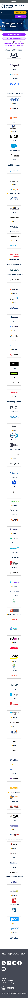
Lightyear (14, 330)
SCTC (14, 867)
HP (14, 486)
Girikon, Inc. (14, 477)
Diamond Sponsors (7, 42)
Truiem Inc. (14, 914)
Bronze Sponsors (10, 45)
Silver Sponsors (18, 43)
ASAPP (14, 284)
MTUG (14, 773)
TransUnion (15, 552)
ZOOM (14, 88)
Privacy (3, 978)
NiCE (14, 140)
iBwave (14, 708)
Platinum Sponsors (19, 42)
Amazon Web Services (14, 60)
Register (18, 12)
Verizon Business (14, 259)
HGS (15, 698)
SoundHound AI (15, 387)
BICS (14, 430)
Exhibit (19, 16)
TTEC (14, 923)
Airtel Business (14, 411)
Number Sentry (14, 801)
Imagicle (14, 717)
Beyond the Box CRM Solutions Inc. (14, 605)
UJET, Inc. (14, 932)
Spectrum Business (14, 231)
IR (14, 496)
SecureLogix (14, 359)
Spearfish (14, 895)
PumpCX (14, 533)
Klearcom (14, 505)
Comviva (14, 623)
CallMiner (14, 293)
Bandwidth (14, 175)
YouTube (3, 969)
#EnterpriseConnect (13, 955)
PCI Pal (14, 524)
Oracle (14, 811)
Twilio (14, 396)
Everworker (14, 651)
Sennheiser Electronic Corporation (14, 876)
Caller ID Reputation (14, 449)
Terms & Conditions (7, 980)
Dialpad (15, 69)
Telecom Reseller (14, 904)
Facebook (19, 963)
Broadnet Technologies (15, 439)
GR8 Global (14, 670)
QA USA (14, 820)
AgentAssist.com (14, 577)
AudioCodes (14, 595)
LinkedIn (9, 963)
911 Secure (14, 567)
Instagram (14, 963)
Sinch (14, 221)
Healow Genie (14, 680)
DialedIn (14, 633)
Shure (14, 377)
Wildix (14, 942)
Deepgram (14, 468)
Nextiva (15, 212)
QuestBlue (14, 349)
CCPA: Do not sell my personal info (11, 983)
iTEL (15, 736)
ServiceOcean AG (14, 886)
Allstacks (14, 586)
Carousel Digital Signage (14, 614)
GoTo (14, 661)
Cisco (14, 184)
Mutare (14, 783)
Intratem (14, 726)
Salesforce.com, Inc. (14, 150)
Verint (14, 250)
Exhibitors (20, 45)
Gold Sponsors (8, 43)
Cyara (14, 302)
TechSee (14, 542)
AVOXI (14, 421)
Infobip (14, 122)
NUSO (14, 340)
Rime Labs (14, 848)
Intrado (15, 321)
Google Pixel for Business (14, 193)
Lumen (14, 754)
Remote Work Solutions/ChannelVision (14, 839)
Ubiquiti (14, 240)
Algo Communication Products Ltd (14, 274)
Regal (14, 829)
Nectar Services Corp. (14, 792)
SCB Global (14, 857)
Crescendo (14, 458)
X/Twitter (3, 963)
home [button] (2, 12)
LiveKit (14, 745)
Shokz (14, 368)
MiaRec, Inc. (14, 514)
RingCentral (15, 78)
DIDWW (14, 312)
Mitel (14, 764)
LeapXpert (14, 203)
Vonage (14, 159)
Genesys (14, 112)
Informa (14, 1)
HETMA (14, 689)
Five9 (14, 103)
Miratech (14, 131)
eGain (14, 642)
